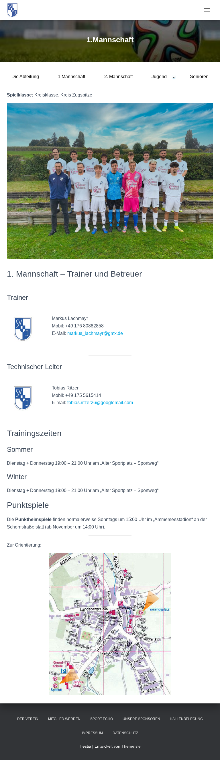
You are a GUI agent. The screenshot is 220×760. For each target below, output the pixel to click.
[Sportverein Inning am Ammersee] (14, 10)
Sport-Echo (101, 719)
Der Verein (27, 719)
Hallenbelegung (186, 719)
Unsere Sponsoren (141, 719)
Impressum (92, 733)
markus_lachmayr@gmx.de (95, 333)
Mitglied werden (64, 719)
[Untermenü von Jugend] (173, 77)
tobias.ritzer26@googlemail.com (100, 402)
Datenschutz (125, 733)
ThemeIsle (131, 746)
